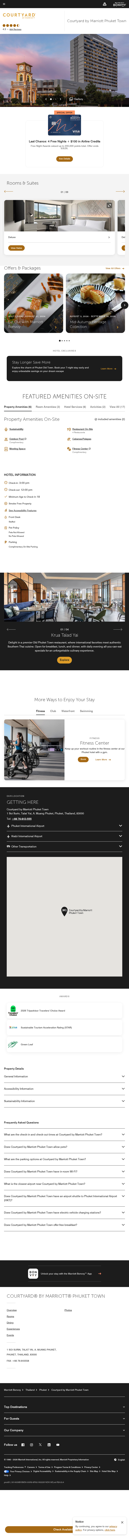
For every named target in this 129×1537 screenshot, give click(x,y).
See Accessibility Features (22, 510)
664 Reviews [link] (15, 29)
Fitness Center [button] (80, 448)
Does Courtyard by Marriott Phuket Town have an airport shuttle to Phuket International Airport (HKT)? (60, 1198)
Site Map (94, 1471)
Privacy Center (91, 1467)
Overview (12, 1310)
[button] (104, 4)
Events (10, 1335)
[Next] (120, 191)
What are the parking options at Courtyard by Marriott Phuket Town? (45, 1159)
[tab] (18, 407)
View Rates (16, 248)
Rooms (10, 1316)
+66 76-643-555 (22, 818)
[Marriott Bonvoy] (117, 4)
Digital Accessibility (42, 1471)
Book (83, 759)
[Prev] (8, 191)
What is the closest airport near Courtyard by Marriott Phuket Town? (44, 1183)
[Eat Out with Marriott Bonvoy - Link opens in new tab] (33, 303)
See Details (66, 158)
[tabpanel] (64, 621)
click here (110, 1530)
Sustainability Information (19, 1101)
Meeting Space (17, 448)
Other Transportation (23, 846)
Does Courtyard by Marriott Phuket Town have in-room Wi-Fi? (40, 1171)
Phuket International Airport (27, 826)
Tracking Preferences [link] (14, 1467)
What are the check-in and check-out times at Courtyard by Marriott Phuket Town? (53, 1134)
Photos (68, 1310)
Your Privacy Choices (19, 1471)
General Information (16, 1076)
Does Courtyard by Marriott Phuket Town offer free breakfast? (40, 1225)
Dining (10, 1322)
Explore (64, 659)
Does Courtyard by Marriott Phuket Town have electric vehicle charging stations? (52, 1212)
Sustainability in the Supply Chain (70, 1471)
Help (6, 1475)
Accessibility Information (18, 1088)
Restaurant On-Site (82, 429)
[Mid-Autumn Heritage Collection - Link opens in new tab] (95, 303)
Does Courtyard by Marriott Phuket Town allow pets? (35, 1146)
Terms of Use (44, 1467)
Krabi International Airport (26, 836)
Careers (31, 1467)
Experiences (13, 1329)
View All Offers (113, 268)
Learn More (106, 368)
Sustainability (16, 429)
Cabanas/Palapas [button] (81, 439)
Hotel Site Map (109, 1471)
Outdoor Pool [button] (16, 439)
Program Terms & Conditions (67, 1467)
